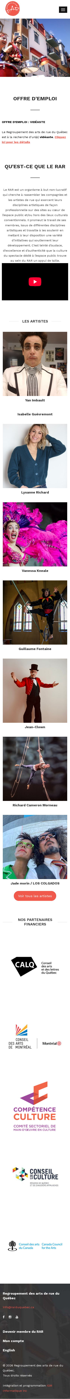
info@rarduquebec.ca (18, 1307)
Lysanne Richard (35, 492)
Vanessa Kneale (35, 571)
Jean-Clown (35, 727)
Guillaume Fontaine (35, 649)
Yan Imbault (35, 400)
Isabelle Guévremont (35, 414)
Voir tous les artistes (35, 896)
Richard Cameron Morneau (35, 805)
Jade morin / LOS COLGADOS (35, 883)
